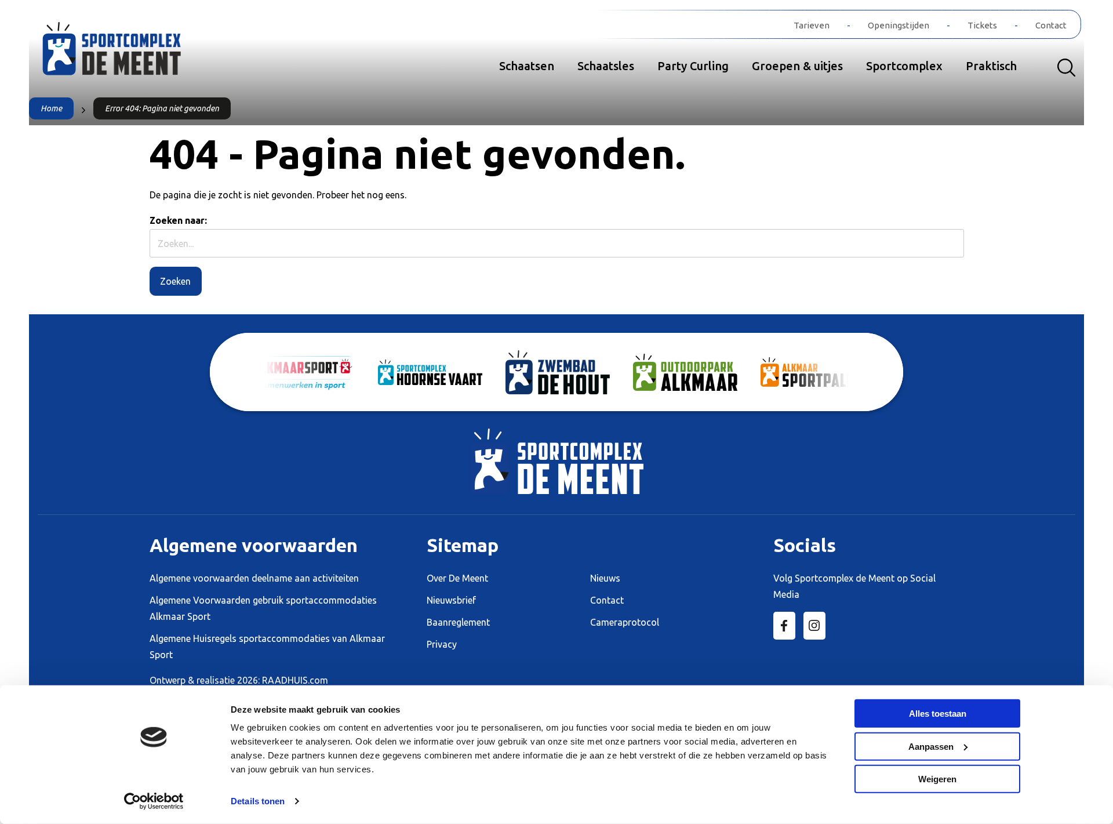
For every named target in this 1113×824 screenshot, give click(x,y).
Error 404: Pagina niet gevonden (162, 108)
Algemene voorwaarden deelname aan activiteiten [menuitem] (254, 578)
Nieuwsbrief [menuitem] (451, 600)
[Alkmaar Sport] (302, 372)
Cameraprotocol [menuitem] (624, 622)
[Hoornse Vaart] (430, 372)
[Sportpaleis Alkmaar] (812, 372)
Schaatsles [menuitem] (605, 65)
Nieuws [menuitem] (605, 578)
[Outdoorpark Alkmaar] (685, 372)
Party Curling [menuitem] (693, 65)
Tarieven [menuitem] (812, 25)
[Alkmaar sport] (130, 54)
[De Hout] (557, 372)
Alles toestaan (937, 713)
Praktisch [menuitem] (991, 65)
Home (51, 108)
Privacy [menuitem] (442, 644)
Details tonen (258, 801)
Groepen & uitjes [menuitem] (797, 65)
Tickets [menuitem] (982, 25)
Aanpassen (931, 746)
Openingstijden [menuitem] (898, 25)
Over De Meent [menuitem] (457, 578)
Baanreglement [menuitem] (458, 622)
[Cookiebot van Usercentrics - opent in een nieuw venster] (154, 801)
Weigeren (937, 779)
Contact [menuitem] (1051, 25)
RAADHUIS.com (295, 680)
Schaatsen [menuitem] (526, 65)
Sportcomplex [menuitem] (904, 65)
